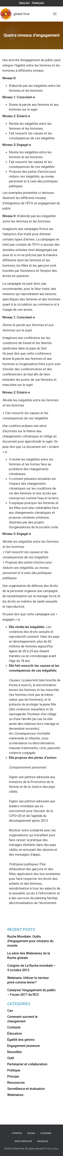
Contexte (14, 1027)
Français (38, 3)
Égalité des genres (21, 1040)
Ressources (16, 1082)
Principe (13, 1076)
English (24, 3)
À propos (17, 1133)
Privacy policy (51, 1148)
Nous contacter (23, 1141)
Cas (10, 1011)
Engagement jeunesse (23, 1046)
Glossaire (46, 1133)
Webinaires (15, 1095)
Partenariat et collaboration (27, 1064)
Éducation (14, 1033)
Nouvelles (14, 1052)
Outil (10, 1058)
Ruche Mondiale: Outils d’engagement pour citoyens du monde (30, 941)
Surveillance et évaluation (26, 1089)
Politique (13, 1070)
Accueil (31, 1133)
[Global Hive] (20, 14)
